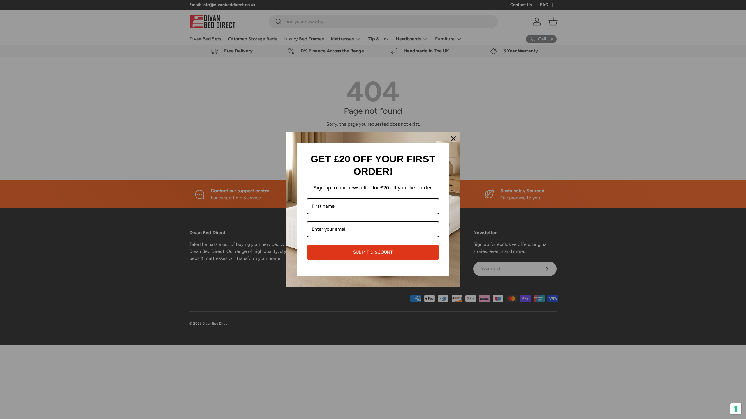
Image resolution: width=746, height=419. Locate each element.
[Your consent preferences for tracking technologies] (735, 408)
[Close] (453, 139)
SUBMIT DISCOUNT (373, 252)
